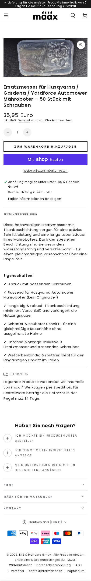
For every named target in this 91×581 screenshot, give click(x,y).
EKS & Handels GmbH (35, 555)
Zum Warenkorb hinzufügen (45, 146)
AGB (78, 565)
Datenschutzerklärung (53, 565)
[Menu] (6, 15)
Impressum (75, 571)
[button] (73, 15)
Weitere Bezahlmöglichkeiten (46, 171)
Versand (24, 120)
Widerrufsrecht (20, 565)
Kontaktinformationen (46, 571)
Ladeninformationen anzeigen (34, 198)
